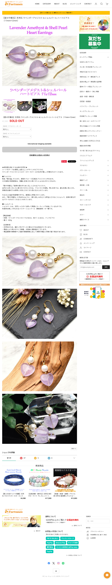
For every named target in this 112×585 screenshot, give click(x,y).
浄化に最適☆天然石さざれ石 (90, 141)
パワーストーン (85, 170)
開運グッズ (84, 180)
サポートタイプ (85, 205)
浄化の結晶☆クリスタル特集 (90, 126)
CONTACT (88, 4)
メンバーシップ (75, 4)
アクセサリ (84, 165)
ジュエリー (84, 175)
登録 (106, 267)
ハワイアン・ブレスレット (89, 106)
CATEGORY (47, 4)
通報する (73, 448)
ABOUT (57, 4)
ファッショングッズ (87, 160)
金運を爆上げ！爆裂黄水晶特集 (91, 82)
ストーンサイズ (85, 200)
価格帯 (82, 210)
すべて (9, 458)
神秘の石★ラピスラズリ (88, 72)
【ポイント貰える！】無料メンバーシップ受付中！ (56, 13)
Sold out (39, 149)
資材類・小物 (84, 185)
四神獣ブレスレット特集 (88, 116)
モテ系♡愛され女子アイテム (90, 151)
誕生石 (82, 195)
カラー (82, 215)
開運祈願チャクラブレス (88, 136)
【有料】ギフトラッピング (11, 133)
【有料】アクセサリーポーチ (11, 126)
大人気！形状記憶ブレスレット (91, 67)
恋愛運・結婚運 (85, 101)
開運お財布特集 (85, 146)
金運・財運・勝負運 (87, 96)
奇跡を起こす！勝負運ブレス (90, 77)
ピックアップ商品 (86, 57)
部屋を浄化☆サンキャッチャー (91, 131)
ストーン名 (84, 190)
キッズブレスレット (87, 111)
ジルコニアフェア (86, 156)
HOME (37, 4)
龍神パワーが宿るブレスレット (91, 87)
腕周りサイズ (84, 220)
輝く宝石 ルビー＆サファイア (90, 121)
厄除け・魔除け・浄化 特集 (89, 91)
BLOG (65, 4)
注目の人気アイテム (87, 62)
